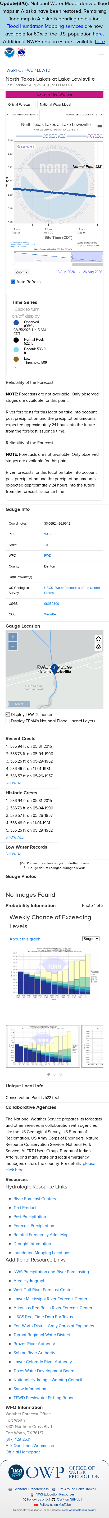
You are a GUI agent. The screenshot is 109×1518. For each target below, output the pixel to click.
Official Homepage (23, 1452)
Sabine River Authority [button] (34, 1352)
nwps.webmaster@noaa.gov (79, 1510)
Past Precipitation (29, 1216)
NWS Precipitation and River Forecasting (51, 1271)
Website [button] (50, 614)
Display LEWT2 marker (31, 714)
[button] (103, 4)
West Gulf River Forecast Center (43, 1289)
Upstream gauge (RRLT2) (24, 115)
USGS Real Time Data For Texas (43, 1316)
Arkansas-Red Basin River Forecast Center (52, 1307)
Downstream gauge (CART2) (82, 115)
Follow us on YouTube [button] (55, 1505)
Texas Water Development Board (43, 1370)
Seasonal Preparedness (30, 1489)
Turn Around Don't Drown (75, 1489)
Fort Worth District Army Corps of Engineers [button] (53, 1325)
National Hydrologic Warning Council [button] (47, 1379)
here (98, 34)
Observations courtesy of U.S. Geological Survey (23, 245)
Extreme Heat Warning (54, 94)
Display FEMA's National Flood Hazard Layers (52, 721)
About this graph (25, 939)
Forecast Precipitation (33, 1225)
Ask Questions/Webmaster (30, 1445)
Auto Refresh (28, 282)
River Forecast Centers (34, 1198)
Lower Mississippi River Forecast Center (50, 1298)
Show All (15, 783)
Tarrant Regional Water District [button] (41, 1334)
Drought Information (32, 1243)
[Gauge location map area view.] (98, 647)
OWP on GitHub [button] (68, 1499)
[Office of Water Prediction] (63, 1472)
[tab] (20, 104)
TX (46, 545)
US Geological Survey (19, 243)
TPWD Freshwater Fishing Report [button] (44, 1397)
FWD (29, 70)
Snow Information (29, 1388)
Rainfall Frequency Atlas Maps (41, 1234)
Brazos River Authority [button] (34, 1343)
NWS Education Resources (55, 1494)
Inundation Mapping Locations (41, 1252)
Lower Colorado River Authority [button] (42, 1361)
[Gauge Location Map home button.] (98, 639)
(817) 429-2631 (18, 1439)
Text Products (25, 1207)
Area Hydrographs (30, 1280)
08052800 (51, 604)
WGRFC (14, 70)
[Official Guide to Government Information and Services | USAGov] (16, 1472)
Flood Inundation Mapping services (44, 26)
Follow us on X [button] (37, 1499)
